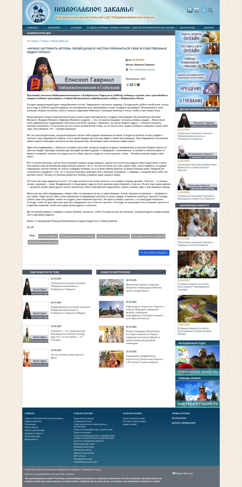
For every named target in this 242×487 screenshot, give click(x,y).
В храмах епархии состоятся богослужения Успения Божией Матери (194, 331)
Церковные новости (34, 433)
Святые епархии (142, 27)
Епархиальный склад (84, 447)
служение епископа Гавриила (113, 236)
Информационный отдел (85, 462)
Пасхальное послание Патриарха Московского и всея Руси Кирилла (196, 197)
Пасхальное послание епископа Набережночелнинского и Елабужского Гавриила (68, 286)
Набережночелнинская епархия (77, 236)
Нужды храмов (129, 424)
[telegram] (204, 10)
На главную (33, 41)
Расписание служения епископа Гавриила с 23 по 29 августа (195, 243)
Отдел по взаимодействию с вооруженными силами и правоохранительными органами (94, 437)
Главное (32, 27)
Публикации (30, 424)
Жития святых (31, 427)
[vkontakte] (190, 10)
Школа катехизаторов (84, 453)
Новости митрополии (35, 430)
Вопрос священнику (209, 28)
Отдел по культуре (82, 432)
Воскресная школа (82, 450)
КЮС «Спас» (80, 456)
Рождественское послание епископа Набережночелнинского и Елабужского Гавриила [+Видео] (70, 310)
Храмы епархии (120, 27)
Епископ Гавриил (48, 236)
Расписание (187, 27)
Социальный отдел (83, 421)
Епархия (76, 27)
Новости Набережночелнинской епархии (44, 418)
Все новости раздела (155, 252)
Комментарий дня (59, 41)
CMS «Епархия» (67, 474)
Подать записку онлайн (134, 418)
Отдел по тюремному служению (89, 441)
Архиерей (54, 27)
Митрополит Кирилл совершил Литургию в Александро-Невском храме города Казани (143, 287)
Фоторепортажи (32, 436)
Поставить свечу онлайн (134, 421)
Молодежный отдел (83, 459)
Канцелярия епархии (84, 418)
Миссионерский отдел (84, 444)
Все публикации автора (142, 69)
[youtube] (197, 10)
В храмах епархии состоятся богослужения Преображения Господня (194, 287)
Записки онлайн (164, 27)
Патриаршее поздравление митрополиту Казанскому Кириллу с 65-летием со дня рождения (144, 359)
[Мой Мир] (138, 83)
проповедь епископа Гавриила (148, 236)
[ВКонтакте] (131, 83)
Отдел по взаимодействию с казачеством (93, 429)
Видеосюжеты (31, 439)
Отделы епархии (97, 27)
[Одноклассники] (135, 83)
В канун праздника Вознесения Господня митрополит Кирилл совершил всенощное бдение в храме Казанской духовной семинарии (143, 337)
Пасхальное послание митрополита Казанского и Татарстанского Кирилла (197, 167)
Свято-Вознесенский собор (43, 242)
